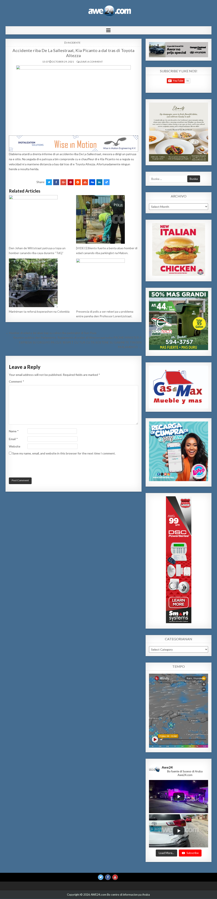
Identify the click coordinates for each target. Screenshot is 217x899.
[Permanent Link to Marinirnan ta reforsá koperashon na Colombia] (40, 283)
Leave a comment (91, 61)
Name (14, 431)
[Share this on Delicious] (107, 182)
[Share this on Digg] (92, 182)
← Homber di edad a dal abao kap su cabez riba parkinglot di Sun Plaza (51, 333)
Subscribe (192, 853)
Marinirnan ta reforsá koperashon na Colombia (39, 311)
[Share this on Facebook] (56, 182)
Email (13, 439)
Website (14, 446)
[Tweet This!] (49, 182)
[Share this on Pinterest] (71, 182)
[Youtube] (115, 877)
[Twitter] (100, 877)
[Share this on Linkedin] (99, 182)
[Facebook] (108, 877)
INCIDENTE (74, 42)
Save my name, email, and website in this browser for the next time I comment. (63, 453)
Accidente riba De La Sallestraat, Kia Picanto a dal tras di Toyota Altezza (73, 53)
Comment (16, 381)
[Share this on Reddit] (78, 182)
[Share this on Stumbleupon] (85, 182)
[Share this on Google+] (63, 182)
